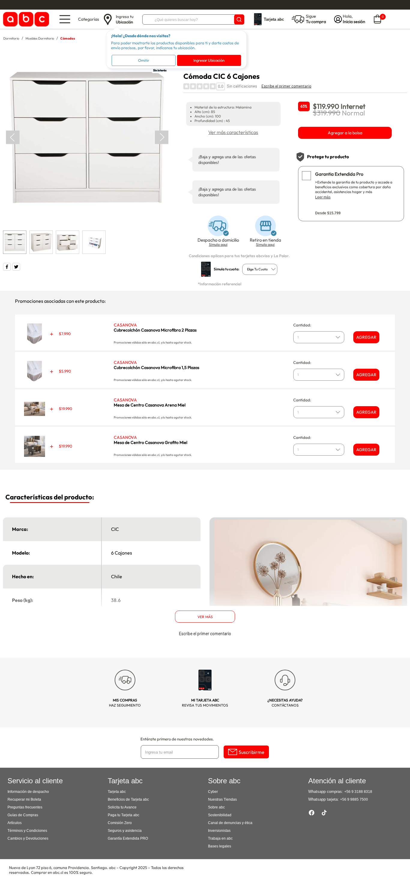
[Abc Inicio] (25, 19)
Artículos (15, 823)
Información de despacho (28, 792)
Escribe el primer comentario (286, 86)
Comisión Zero (120, 823)
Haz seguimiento (125, 702)
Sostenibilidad (219, 815)
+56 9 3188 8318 (358, 792)
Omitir (143, 60)
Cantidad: (302, 325)
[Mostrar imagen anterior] (13, 137)
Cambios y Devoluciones (28, 838)
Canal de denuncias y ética (230, 823)
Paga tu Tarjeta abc (123, 815)
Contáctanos (285, 702)
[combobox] (259, 269)
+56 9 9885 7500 (354, 799)
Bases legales (219, 846)
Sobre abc (216, 807)
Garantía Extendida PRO (128, 838)
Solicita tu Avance (122, 807)
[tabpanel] (87, 137)
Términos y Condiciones (27, 831)
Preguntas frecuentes (25, 807)
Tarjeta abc (117, 792)
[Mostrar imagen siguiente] (161, 137)
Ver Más (205, 617)
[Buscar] (239, 19)
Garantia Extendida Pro (339, 174)
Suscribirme (251, 752)
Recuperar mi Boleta (24, 799)
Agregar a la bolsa (345, 132)
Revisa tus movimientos (205, 702)
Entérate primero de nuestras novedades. (177, 739)
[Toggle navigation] (65, 19)
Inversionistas (219, 831)
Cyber (213, 792)
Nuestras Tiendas (222, 799)
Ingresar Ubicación (209, 60)
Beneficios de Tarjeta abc (128, 799)
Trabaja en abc (220, 838)
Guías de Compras (23, 815)
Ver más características (233, 132)
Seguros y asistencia (125, 831)
